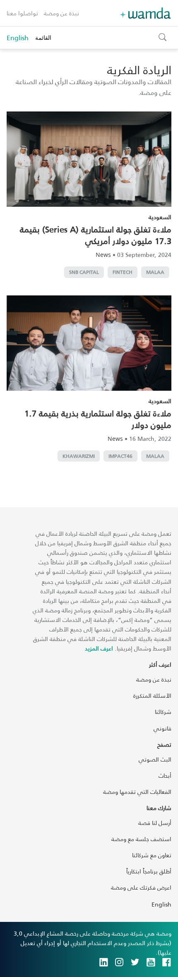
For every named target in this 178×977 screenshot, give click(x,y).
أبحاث (165, 775)
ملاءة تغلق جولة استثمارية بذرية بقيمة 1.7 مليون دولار (97, 419)
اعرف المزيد (99, 648)
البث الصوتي (155, 759)
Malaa (155, 272)
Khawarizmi (79, 456)
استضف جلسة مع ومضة (141, 838)
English (18, 37)
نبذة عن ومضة (61, 13)
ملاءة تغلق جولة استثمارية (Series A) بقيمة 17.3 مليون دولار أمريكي (95, 235)
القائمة (43, 37)
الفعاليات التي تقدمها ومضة (137, 791)
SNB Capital (84, 272)
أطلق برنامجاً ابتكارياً (148, 871)
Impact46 (120, 456)
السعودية (160, 216)
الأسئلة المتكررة (152, 695)
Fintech (122, 272)
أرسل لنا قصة (154, 822)
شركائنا (163, 711)
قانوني (162, 728)
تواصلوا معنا (22, 13)
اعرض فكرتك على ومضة (141, 887)
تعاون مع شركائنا (151, 855)
